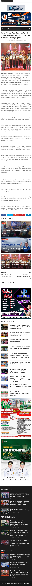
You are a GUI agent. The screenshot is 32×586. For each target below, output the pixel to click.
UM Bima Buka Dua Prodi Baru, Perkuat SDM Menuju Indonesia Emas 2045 (20, 386)
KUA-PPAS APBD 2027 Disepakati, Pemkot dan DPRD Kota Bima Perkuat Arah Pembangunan (20, 502)
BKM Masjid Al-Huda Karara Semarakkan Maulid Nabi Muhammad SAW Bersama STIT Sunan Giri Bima (19, 523)
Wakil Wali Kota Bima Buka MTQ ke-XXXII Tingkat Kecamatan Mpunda (20, 347)
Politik (24, 40)
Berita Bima (19, 40)
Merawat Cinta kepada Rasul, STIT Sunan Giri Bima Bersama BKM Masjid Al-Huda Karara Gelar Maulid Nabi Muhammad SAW (20, 533)
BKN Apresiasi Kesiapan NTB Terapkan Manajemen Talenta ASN (20, 510)
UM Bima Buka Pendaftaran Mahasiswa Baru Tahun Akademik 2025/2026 (19, 393)
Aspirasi (4, 223)
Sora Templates (11, 583)
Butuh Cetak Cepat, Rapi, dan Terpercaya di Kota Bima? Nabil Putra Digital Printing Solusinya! (20, 371)
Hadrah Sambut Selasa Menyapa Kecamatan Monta (19, 340)
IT (16, 583)
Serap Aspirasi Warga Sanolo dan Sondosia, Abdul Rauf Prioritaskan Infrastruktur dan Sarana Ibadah (16, 232)
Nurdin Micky (27, 583)
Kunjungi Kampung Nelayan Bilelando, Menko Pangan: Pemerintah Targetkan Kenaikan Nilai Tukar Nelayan (20, 379)
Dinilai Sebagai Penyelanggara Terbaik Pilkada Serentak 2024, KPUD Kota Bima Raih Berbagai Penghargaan (15, 264)
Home (3, 29)
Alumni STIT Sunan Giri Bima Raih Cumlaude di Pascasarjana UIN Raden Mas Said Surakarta (20, 326)
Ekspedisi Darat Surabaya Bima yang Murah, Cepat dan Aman (20, 363)
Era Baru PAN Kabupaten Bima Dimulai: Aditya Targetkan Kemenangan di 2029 (15, 249)
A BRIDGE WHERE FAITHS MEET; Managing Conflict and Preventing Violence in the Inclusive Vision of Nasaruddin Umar (19, 356)
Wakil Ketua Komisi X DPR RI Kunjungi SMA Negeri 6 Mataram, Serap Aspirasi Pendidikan (20, 334)
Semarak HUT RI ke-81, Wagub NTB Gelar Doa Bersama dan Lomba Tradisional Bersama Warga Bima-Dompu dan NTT (20, 543)
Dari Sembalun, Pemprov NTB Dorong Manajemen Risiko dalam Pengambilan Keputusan (19, 494)
